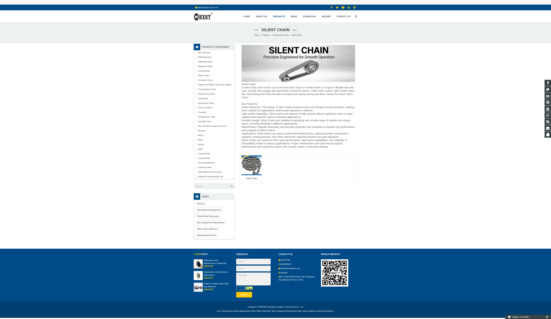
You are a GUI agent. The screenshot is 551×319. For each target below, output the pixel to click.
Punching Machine (206, 163)
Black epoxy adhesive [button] (207, 229)
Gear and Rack (205, 107)
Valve (200, 149)
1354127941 (285, 260)
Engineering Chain (206, 94)
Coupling (202, 112)
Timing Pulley (204, 71)
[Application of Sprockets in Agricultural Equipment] (198, 280)
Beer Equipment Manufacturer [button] (211, 222)
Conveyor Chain (205, 80)
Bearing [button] (200, 203)
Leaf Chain (203, 98)
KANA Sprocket (205, 62)
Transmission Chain (207, 89)
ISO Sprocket (204, 52)
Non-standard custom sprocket (212, 126)
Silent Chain (275, 30)
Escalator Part (204, 121)
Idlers (200, 140)
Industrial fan (204, 153)
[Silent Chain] (251, 165)
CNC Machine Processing (209, 172)
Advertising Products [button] (207, 235)
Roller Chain (203, 75)
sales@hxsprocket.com (207, 7)
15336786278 (285, 264)
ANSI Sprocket (204, 57)
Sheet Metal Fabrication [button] (208, 216)
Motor (200, 135)
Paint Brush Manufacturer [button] (209, 210)
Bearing (201, 130)
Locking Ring (204, 158)
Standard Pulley (205, 66)
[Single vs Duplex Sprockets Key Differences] (198, 291)
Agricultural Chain (206, 103)
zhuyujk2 (284, 273)
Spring (201, 144)
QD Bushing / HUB (206, 117)
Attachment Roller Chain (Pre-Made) (214, 85)
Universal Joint (205, 167)
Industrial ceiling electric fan (210, 176)
